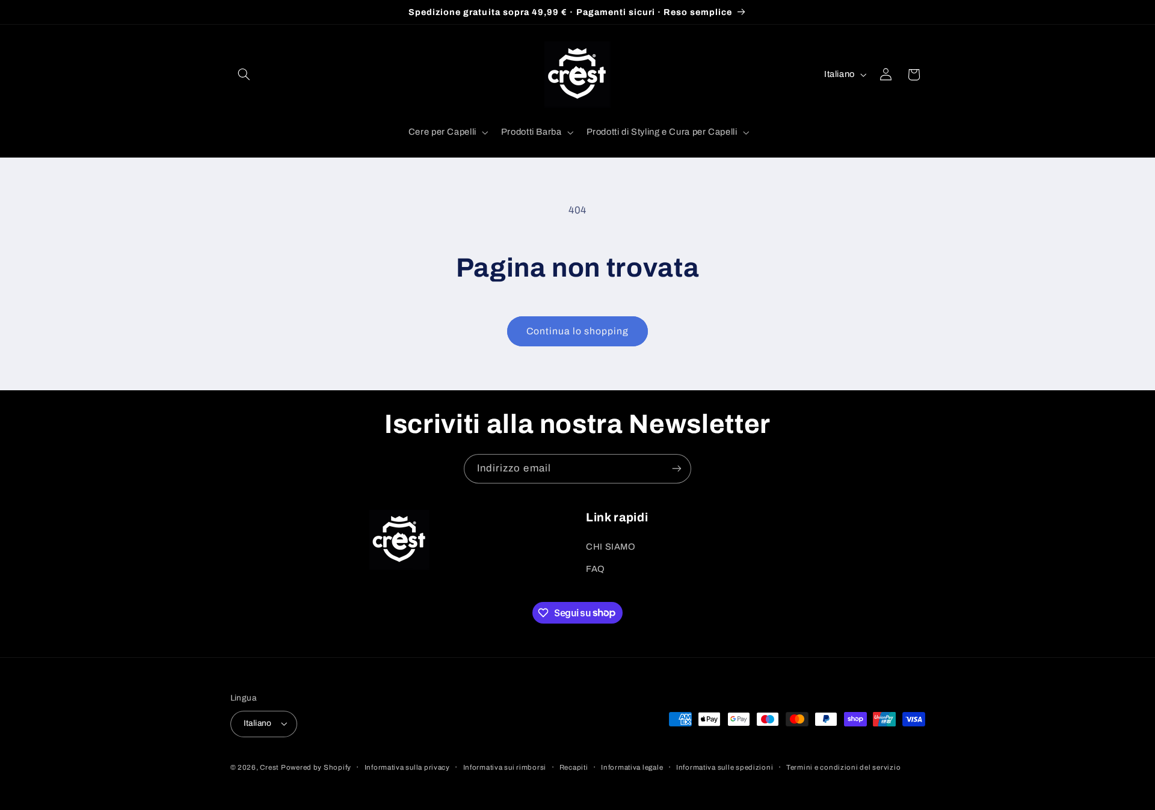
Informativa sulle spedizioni (725, 767)
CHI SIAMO (611, 546)
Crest (269, 767)
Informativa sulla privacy (407, 767)
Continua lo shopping (577, 331)
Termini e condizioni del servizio (843, 767)
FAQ (595, 569)
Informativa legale (632, 767)
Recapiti (573, 767)
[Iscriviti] (677, 468)
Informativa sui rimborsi (505, 767)
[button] (244, 74)
